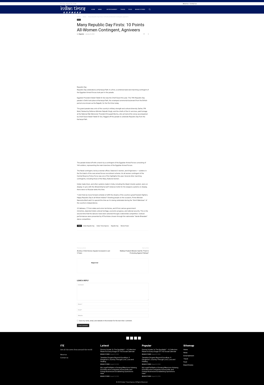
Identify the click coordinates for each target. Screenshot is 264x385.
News (84, 17)
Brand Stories (105, 354)
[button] (150, 9)
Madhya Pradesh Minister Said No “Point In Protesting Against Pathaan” (134, 252)
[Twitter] (84, 39)
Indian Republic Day (88, 226)
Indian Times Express (103, 226)
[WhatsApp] (93, 39)
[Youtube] (139, 338)
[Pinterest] (88, 39)
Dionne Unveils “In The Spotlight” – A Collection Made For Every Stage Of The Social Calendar (118, 350)
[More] (98, 39)
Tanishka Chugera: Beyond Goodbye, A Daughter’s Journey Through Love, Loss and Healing (117, 359)
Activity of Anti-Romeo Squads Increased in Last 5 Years (93, 252)
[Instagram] (202, 3)
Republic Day (114, 226)
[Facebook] (200, 3)
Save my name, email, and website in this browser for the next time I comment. (105, 321)
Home (79, 17)
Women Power (125, 226)
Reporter (81, 34)
